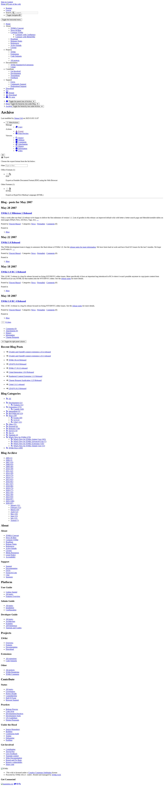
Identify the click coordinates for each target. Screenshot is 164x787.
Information (22, 148)
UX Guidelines (11, 718)
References (15, 43)
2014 (9, 477)
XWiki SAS (56, 775)
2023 (9, 497)
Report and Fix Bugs (14, 760)
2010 (9, 469)
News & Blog (16, 30)
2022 (9, 495)
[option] (84, 177)
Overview (9, 643)
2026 (9, 503)
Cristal (13, 67)
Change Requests (12, 337)
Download (10, 88)
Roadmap (14, 39)
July (14, 518)
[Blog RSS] (20, 784)
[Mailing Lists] (17, 784)
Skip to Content (7, 2)
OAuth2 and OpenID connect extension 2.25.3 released (30, 356)
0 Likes (8, 322)
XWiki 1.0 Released (10, 242)
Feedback (14, 78)
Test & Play (10, 752)
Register (9, 8)
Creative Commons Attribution (40, 773)
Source (21, 138)
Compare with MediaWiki (25, 37)
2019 (9, 488)
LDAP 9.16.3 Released (17, 388)
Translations (15, 76)
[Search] (13, 12)
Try (7, 91)
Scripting (9, 624)
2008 (9, 464)
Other (12, 424)
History (21, 146)
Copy (20, 127)
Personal (13, 426)
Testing (8, 736)
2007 (9, 462)
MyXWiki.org (16, 413)
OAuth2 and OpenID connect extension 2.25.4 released (30, 352)
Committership (11, 696)
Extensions (15, 54)
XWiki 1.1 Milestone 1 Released (16, 213)
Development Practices (14, 714)
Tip (11, 433)
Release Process (12, 709)
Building (9, 732)
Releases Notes (16, 41)
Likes (20, 151)
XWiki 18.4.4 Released (17, 360)
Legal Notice (11, 555)
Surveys (13, 431)
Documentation (11, 568)
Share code (10, 764)
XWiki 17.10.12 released (18, 368)
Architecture (10, 621)
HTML (8, 191)
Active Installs (16, 45)
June (14, 516)
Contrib (18, 409)
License (13, 48)
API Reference (11, 626)
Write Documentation (14, 758)
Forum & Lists (11, 573)
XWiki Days (16, 448)
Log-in (8, 10)
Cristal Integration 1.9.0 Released (21, 372)
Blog (7, 104)
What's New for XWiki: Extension (28, 444)
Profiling (9, 740)
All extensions (11, 659)
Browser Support (12, 700)
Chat (7, 575)
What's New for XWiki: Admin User (29, 439)
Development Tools (13, 716)
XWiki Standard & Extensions (22, 65)
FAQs (13, 82)
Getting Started (11, 592)
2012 (9, 473)
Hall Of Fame (11, 698)
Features (18, 405)
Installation (10, 608)
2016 (9, 482)
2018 (9, 486)
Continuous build (12, 734)
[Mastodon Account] (7, 784)
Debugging (10, 738)
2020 (9, 490)
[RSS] (7, 399)
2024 (9, 499)
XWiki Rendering (12, 672)
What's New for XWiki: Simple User (29, 446)
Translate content (12, 756)
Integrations (14, 411)
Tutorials (13, 435)
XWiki (13, 52)
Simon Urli (18, 118)
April (14, 512)
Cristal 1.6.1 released (16, 384)
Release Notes (11, 544)
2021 (9, 492)
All (10, 399)
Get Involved (16, 71)
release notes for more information (83, 247)
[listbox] (82, 182)
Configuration (11, 610)
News (33, 224)
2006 (9, 460)
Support (9, 566)
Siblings (21, 140)
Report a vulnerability (14, 762)
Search (8, 13)
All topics (9, 594)
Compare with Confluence (25, 35)
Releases (14, 429)
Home (8, 24)
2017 (9, 484)
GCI (16, 420)
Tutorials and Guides (13, 628)
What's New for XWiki (20, 437)
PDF (7, 176)
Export (20, 131)
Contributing (10, 749)
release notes (66, 279)
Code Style (10, 711)
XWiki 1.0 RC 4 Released (13, 301)
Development (16, 73)
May (14, 514)
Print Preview (23, 133)
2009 (9, 467)
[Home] (7, 101)
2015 (9, 479)
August (15, 520)
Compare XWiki (17, 32)
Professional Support (18, 86)
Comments (22, 142)
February (16, 507)
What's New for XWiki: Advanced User (29, 441)
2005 (9, 458)
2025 (10, 501)
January (15, 505)
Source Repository (13, 729)
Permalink (41, 224)
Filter (3, 165)
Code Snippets (16, 56)
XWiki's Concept (17, 28)
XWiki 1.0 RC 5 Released (13, 272)
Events (17, 418)
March (15, 510)
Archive (9, 106)
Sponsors (9, 577)
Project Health (11, 694)
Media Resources (12, 553)
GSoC (17, 422)
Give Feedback (11, 754)
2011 (9, 471)
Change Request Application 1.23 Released (25, 380)
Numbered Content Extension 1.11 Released (25, 376)
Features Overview (13, 596)
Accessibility (10, 557)
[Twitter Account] (15, 784)
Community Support (18, 84)
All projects (15, 60)
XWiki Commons (12, 674)
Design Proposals (12, 720)
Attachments (23, 144)
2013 (9, 475)
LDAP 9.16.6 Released (17, 364)
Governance (10, 691)
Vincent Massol (15, 224)
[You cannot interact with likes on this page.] (3, 322)
